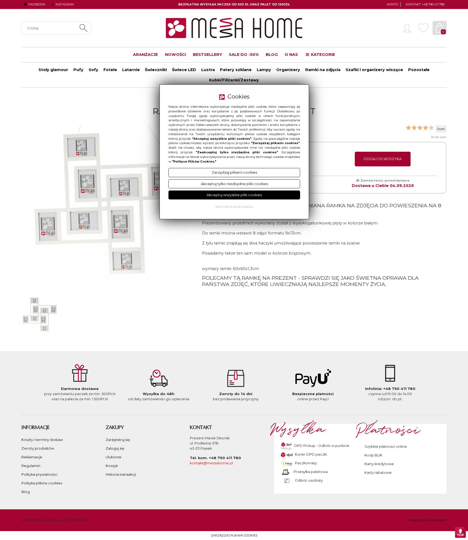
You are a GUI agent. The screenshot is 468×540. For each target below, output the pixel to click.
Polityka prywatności (39, 474)
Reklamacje (31, 457)
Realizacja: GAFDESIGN (428, 520)
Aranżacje (145, 54)
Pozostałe (419, 69)
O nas (291, 54)
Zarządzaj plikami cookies (234, 535)
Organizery (288, 69)
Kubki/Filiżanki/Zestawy (234, 80)
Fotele (110, 69)
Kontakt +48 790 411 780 (425, 4)
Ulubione (113, 457)
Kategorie (322, 54)
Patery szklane (236, 69)
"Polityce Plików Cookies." (194, 161)
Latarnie (131, 69)
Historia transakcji (121, 474)
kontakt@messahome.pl (211, 463)
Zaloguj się (115, 448)
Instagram (64, 4)
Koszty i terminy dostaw (42, 440)
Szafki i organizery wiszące (374, 69)
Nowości (175, 54)
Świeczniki (156, 69)
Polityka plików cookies (41, 483)
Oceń (441, 129)
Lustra (208, 69)
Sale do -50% (244, 54)
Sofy (93, 69)
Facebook (36, 4)
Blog (272, 54)
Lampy (264, 69)
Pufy (78, 69)
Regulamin (30, 466)
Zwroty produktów (37, 448)
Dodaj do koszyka (383, 159)
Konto (392, 4)
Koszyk (112, 466)
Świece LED (184, 69)
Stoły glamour (53, 69)
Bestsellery (207, 54)
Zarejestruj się (118, 440)
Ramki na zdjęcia (322, 69)
